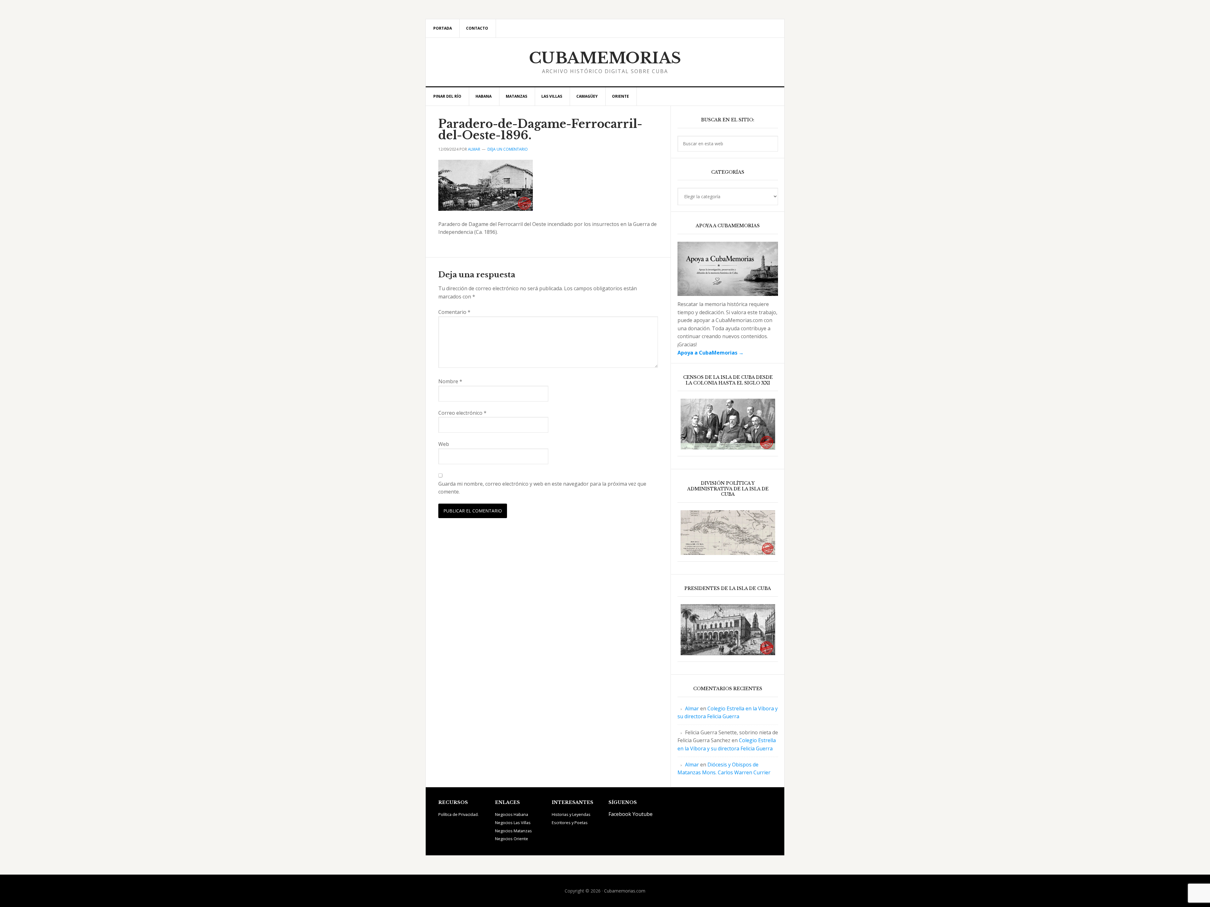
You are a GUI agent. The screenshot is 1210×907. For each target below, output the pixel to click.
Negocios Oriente (511, 838)
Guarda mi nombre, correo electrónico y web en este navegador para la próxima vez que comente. (542, 487)
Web (443, 444)
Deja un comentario (507, 149)
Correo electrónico (462, 412)
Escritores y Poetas (570, 822)
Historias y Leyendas (571, 814)
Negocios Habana (511, 814)
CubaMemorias (605, 58)
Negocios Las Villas (513, 822)
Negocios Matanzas (513, 831)
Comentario (454, 312)
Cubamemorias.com (624, 891)
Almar (692, 708)
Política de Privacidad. (458, 814)
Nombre (450, 381)
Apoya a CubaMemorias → (710, 352)
